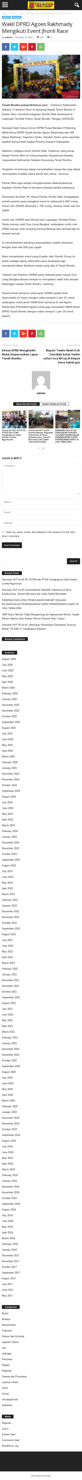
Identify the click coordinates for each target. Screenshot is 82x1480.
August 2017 (9, 1278)
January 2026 (9, 699)
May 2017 (7, 1295)
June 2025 (7, 739)
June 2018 (7, 1221)
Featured (7, 1330)
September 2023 (11, 859)
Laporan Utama (10, 1342)
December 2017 (10, 1255)
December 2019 (10, 1117)
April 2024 (7, 819)
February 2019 (10, 1175)
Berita (13, 13)
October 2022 (9, 922)
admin (8, 37)
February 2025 (10, 762)
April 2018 (7, 1232)
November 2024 (10, 779)
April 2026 (7, 682)
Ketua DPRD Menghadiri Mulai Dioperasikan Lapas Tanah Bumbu (20, 354)
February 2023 (10, 899)
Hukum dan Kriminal (13, 1336)
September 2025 (11, 722)
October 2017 (9, 1267)
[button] (76, 5)
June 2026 (7, 670)
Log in (5, 1428)
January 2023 (9, 905)
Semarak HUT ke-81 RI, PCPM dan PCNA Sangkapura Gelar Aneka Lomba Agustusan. (14, 435)
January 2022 (9, 974)
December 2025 (10, 704)
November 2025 (10, 710)
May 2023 (7, 882)
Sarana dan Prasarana (14, 1376)
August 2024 (9, 796)
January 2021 (9, 1043)
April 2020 (7, 1094)
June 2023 (7, 877)
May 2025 (7, 745)
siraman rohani (10, 1382)
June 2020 (7, 1083)
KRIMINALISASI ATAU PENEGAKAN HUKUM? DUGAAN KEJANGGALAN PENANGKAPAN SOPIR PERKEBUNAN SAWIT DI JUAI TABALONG (67, 436)
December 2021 (10, 980)
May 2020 (7, 1089)
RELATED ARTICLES (26, 404)
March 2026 (8, 687)
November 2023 (10, 848)
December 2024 (10, 773)
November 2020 (10, 1054)
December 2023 (10, 842)
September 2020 (11, 1066)
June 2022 (7, 945)
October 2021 (9, 991)
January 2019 (9, 1180)
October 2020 (9, 1060)
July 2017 (7, 1284)
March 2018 (8, 1238)
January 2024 (9, 836)
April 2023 (7, 888)
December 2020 (10, 1049)
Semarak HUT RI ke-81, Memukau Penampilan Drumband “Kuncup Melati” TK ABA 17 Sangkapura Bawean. (39, 626)
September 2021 (11, 997)
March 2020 (8, 1100)
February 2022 (10, 968)
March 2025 (8, 756)
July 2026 (7, 664)
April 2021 (7, 1026)
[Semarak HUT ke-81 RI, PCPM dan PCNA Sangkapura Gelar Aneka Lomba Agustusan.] (14, 419)
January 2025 (9, 768)
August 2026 (9, 659)
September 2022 (11, 928)
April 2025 (7, 750)
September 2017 (11, 1272)
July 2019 (7, 1146)
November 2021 (10, 986)
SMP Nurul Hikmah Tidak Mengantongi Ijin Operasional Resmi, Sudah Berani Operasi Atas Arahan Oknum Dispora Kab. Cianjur (40, 616)
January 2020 (9, 1112)
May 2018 (7, 1226)
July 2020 (7, 1077)
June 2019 (7, 1152)
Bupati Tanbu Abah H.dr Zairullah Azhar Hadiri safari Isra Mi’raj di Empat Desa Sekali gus (61, 356)
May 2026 (7, 676)
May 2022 (7, 951)
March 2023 (8, 894)
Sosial (5, 1393)
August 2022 (9, 934)
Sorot (5, 1388)
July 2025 (7, 733)
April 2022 (7, 957)
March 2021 (8, 1031)
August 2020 (9, 1072)
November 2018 (10, 1192)
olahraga (6, 1353)
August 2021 (9, 1003)
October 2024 (9, 785)
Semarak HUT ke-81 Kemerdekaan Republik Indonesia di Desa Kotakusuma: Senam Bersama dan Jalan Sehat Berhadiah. (41, 436)
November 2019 (10, 1123)
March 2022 (8, 963)
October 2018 (9, 1198)
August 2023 (9, 865)
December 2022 (10, 911)
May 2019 (7, 1158)
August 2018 (9, 1209)
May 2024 (7, 813)
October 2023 (9, 854)
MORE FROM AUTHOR (54, 404)
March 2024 (8, 825)
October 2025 (9, 716)
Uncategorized (10, 1399)
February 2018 (10, 1244)
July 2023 (7, 871)
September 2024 (11, 791)
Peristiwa (7, 1359)
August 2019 (9, 1140)
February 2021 (10, 1037)
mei (4, 1347)
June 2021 (7, 1014)
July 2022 (7, 940)
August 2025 (9, 727)
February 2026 (10, 693)
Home (4, 13)
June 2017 (7, 1289)
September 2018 (11, 1203)
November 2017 (10, 1261)
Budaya (16, 17)
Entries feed (8, 1434)
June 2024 (7, 808)
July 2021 (7, 1008)
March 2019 (8, 1169)
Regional (6, 1370)
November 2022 (10, 917)
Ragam (6, 1365)
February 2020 (10, 1106)
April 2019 (7, 1163)
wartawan (7, 1405)
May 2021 (7, 1020)
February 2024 (10, 831)
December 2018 (10, 1186)
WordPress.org (10, 1445)
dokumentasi (9, 1324)
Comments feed (10, 1440)
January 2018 (9, 1249)
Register (6, 1423)
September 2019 (11, 1135)
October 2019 (9, 1129)
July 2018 (7, 1215)
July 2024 (7, 802)
